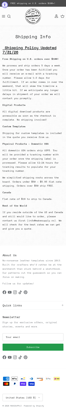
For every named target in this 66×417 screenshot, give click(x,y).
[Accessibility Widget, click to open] (5, 5)
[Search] (10, 16)
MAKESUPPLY (16, 406)
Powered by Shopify (34, 406)
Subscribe (33, 347)
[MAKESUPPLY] (33, 16)
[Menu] (3, 16)
